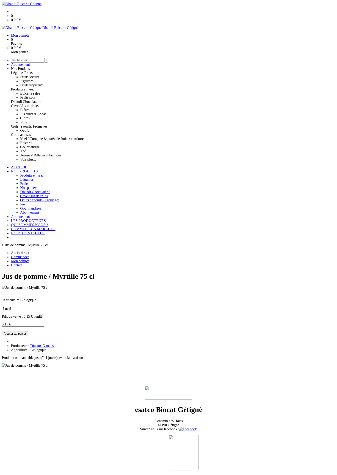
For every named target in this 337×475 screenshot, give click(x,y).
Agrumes (26, 81)
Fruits (28, 73)
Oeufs (24, 130)
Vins (23, 122)
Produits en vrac (22, 89)
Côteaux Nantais (42, 346)
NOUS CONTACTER (28, 233)
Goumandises (21, 134)
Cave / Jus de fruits (25, 106)
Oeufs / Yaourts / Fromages (39, 200)
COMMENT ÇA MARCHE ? (33, 229)
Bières (24, 110)
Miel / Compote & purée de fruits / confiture (52, 139)
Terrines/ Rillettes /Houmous (40, 155)
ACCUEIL (19, 167)
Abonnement (20, 64)
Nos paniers (28, 188)
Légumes (17, 73)
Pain (23, 204)
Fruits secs (27, 97)
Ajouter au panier (15, 333)
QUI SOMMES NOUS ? (29, 225)
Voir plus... (28, 159)
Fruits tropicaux (31, 85)
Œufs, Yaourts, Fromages (29, 126)
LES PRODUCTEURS (28, 221)
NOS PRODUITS (24, 171)
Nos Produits (20, 69)
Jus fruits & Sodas (33, 114)
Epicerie (26, 143)
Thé (23, 151)
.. (12, 237)
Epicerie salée (30, 93)
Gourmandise (30, 147)
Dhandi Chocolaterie (26, 102)
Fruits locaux (29, 77)
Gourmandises (30, 208)
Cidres (25, 118)
